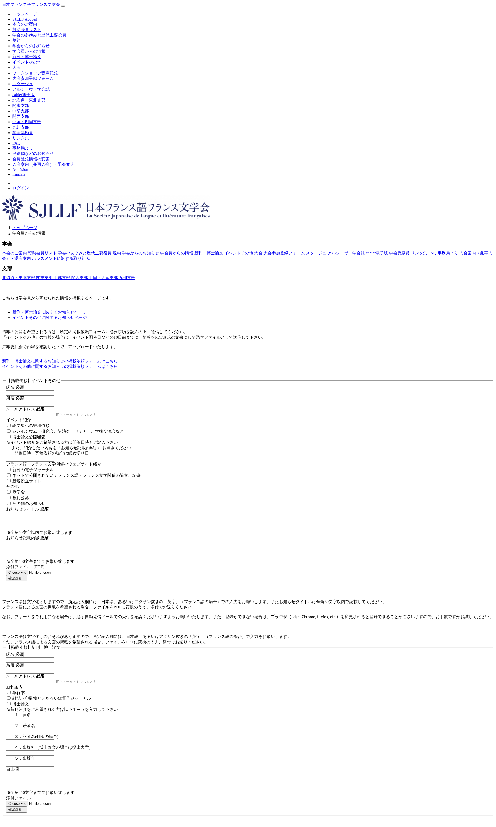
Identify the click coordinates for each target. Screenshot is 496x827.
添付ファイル (18, 798)
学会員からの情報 (28, 51)
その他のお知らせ (28, 503)
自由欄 (12, 769)
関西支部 (20, 116)
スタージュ (22, 84)
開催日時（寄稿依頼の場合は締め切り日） (49, 453)
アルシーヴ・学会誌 (31, 89)
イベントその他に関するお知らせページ (49, 317)
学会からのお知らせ (31, 46)
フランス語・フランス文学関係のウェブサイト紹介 (53, 464)
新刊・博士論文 (26, 56)
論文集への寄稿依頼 (31, 425)
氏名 (15, 387)
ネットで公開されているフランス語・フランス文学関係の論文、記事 (76, 475)
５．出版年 (20, 758)
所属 (15, 398)
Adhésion (20, 169)
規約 (16, 40)
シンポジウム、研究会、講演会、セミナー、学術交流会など (68, 431)
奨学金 (18, 492)
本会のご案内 (24, 24)
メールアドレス (25, 409)
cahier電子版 (23, 94)
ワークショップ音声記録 (35, 73)
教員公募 (20, 498)
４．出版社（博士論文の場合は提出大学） (49, 747)
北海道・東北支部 (28, 100)
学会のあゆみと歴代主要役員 (39, 35)
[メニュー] (63, 6)
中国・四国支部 (26, 122)
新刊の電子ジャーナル (33, 469)
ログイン (20, 188)
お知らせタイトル (27, 509)
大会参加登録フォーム (33, 78)
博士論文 (20, 704)
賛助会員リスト (26, 29)
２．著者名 (20, 725)
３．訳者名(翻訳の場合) (32, 736)
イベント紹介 (18, 420)
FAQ (16, 143)
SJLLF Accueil (24, 19)
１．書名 (18, 715)
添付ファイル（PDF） (26, 567)
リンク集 (20, 138)
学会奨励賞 (22, 132)
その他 (12, 486)
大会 (16, 67)
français (18, 174)
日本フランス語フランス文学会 (31, 4)
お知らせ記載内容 (27, 538)
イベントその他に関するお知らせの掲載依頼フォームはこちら (60, 366)
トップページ (24, 14)
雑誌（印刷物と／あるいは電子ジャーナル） (53, 698)
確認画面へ (16, 578)
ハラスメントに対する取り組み (61, 258)
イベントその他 (26, 62)
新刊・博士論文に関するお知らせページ (49, 312)
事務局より (22, 148)
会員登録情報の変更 (31, 159)
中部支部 (20, 111)
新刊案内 (14, 687)
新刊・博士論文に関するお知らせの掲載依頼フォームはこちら (60, 361)
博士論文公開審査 (28, 437)
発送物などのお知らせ (33, 153)
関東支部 (20, 105)
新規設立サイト (26, 481)
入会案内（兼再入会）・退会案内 (43, 164)
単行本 (18, 692)
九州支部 (20, 127)
